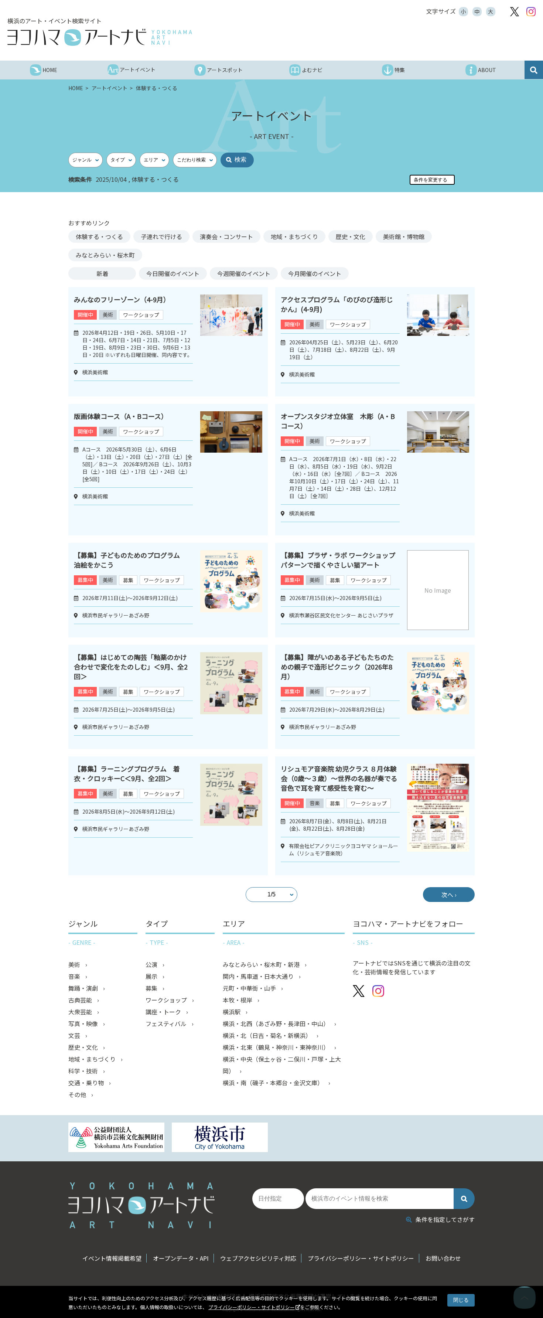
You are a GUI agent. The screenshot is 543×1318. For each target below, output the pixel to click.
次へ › (449, 894)
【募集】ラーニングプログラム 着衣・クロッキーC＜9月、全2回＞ (127, 773)
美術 (108, 314)
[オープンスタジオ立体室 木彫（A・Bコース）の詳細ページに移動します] (438, 469)
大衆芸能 (80, 1011)
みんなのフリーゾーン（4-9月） (122, 299)
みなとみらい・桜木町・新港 (262, 964)
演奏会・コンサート (226, 236)
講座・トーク (164, 1011)
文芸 (75, 1035)
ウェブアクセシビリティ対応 (258, 1258)
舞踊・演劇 (83, 988)
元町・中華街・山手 (250, 988)
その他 (78, 1094)
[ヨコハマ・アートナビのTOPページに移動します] (99, 37)
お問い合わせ (443, 1258)
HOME (76, 88)
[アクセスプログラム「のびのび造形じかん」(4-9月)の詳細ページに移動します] (438, 341)
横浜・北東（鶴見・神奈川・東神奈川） (277, 1047)
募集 (128, 580)
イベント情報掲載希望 (111, 1258)
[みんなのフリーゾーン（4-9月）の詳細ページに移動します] (231, 341)
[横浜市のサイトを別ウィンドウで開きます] (220, 1138)
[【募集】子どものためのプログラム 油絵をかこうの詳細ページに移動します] (231, 590)
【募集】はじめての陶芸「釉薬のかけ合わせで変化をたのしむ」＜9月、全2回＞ (131, 666)
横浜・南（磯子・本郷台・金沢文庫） (274, 1082)
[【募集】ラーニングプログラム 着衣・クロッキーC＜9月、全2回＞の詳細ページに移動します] (231, 816)
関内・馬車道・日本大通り (259, 976)
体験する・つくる (99, 236)
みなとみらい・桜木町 (105, 255)
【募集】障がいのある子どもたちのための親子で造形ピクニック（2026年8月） (337, 666)
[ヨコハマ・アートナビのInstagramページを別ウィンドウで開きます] (531, 11)
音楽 (315, 803)
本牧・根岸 (238, 999)
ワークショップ (141, 315)
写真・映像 (83, 1023)
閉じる (461, 1300)
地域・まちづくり (294, 236)
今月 (314, 273)
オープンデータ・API (181, 1258)
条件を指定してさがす (445, 1219)
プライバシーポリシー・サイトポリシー (251, 1307)
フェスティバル (167, 1023)
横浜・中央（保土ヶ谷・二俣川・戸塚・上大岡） (282, 1065)
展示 (152, 976)
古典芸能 (80, 999)
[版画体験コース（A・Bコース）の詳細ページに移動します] (231, 469)
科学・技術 (83, 1070)
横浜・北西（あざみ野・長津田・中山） (277, 1023)
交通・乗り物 (86, 1082)
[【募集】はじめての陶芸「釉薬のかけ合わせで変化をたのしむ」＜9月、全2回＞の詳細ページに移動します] (231, 697)
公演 (152, 964)
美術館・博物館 (403, 236)
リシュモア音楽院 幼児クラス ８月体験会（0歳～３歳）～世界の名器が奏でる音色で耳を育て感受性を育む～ (339, 778)
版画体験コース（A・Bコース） (121, 416)
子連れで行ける (161, 236)
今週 (243, 273)
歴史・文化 (350, 236)
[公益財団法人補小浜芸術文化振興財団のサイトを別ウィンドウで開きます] (116, 1138)
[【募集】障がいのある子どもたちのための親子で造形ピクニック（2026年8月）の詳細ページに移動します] (438, 697)
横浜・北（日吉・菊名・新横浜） (268, 1035)
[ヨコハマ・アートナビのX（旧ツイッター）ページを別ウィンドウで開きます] (514, 11)
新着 (102, 273)
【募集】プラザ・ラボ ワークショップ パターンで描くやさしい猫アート (341, 559)
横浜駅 (232, 1011)
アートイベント (110, 88)
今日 (172, 273)
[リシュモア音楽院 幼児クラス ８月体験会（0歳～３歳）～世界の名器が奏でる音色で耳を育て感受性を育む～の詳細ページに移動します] (438, 816)
